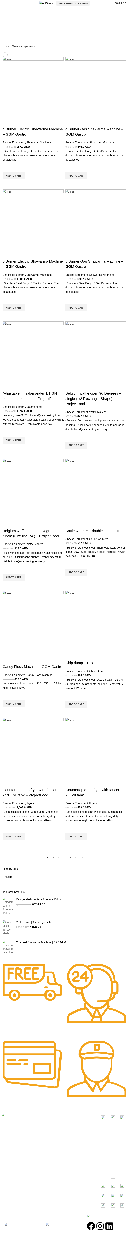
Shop (37, 1122)
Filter (8, 877)
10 (76, 857)
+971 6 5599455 (16, 1160)
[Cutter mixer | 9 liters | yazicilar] (8, 927)
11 (81, 857)
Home (6, 46)
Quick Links (43, 1116)
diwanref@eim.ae (17, 1186)
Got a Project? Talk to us (73, 3)
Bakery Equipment (77, 1129)
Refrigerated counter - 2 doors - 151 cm (39, 899)
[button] (14, 175)
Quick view (7, 183)
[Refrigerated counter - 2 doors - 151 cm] (8, 906)
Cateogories (76, 1116)
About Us (39, 1129)
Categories (12, 25)
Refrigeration (74, 1135)
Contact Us (40, 1141)
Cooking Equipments (78, 1122)
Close (8, 59)
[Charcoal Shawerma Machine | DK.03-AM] (8, 948)
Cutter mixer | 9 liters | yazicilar (34, 922)
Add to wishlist (7, 168)
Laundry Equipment (78, 1141)
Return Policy (42, 1135)
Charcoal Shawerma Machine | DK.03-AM (41, 942)
